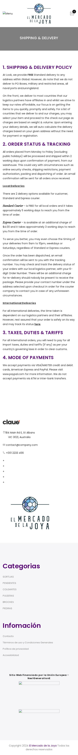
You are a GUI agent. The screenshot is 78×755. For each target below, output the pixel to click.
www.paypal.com (13, 374)
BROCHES (8, 602)
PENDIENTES (9, 583)
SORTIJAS (8, 576)
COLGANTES (10, 589)
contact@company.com (22, 445)
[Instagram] (8, 477)
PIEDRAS (7, 608)
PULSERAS (8, 595)
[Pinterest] (8, 482)
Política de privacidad (16, 649)
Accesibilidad (11, 655)
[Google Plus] (8, 471)
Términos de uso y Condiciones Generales (28, 642)
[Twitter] (8, 466)
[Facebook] (8, 460)
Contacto (8, 636)
